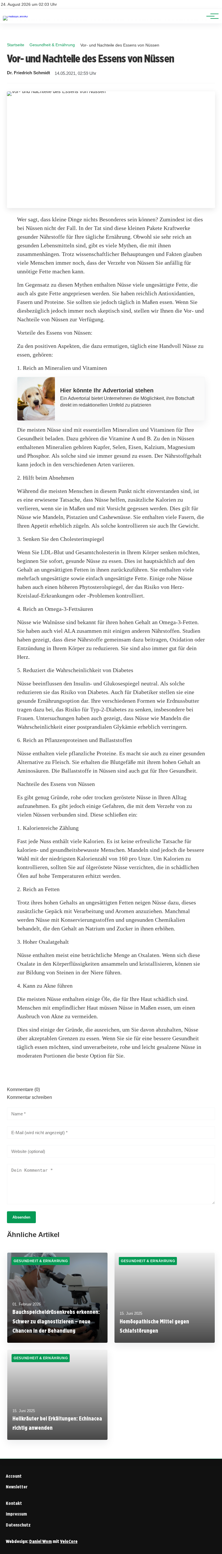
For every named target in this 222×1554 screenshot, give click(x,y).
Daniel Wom (40, 1541)
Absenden (21, 1217)
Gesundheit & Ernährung (52, 44)
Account (14, 1476)
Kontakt (14, 1503)
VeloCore (68, 1541)
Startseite (15, 44)
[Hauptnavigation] (210, 16)
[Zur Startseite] (15, 15)
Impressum (16, 1514)
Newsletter (16, 1487)
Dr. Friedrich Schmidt (28, 73)
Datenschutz (18, 1525)
